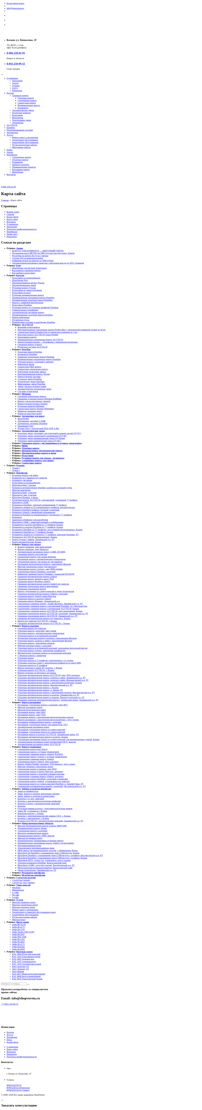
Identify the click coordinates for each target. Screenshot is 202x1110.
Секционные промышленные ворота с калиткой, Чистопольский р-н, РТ (52, 786)
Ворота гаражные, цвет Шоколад (33, 549)
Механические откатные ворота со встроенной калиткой (44, 653)
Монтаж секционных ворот (25, 905)
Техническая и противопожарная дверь (36, 848)
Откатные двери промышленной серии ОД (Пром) (41, 438)
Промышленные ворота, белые (32, 828)
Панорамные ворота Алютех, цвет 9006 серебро (40, 569)
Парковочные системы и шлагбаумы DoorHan (33, 322)
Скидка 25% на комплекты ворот (27, 258)
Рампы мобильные (21, 317)
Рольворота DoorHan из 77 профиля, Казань (32, 532)
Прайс (10, 150)
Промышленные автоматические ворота (42, 450)
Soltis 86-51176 (19, 924)
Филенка (16, 887)
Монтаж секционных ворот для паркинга (37, 566)
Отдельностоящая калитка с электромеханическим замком (45, 808)
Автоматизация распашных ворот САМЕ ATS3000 (41, 552)
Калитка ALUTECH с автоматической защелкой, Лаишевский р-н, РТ (50, 821)
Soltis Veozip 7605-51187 (23, 932)
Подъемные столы (20, 320)
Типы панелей (23, 885)
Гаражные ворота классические (32, 554)
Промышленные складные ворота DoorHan (32, 315)
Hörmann (26, 394)
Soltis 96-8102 (18, 947)
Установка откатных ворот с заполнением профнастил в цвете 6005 (49, 663)
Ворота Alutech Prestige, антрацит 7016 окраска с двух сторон (46, 764)
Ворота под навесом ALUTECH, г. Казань (37, 621)
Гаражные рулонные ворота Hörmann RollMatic (40, 399)
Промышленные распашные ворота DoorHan (33, 297)
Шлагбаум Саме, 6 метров (24, 495)
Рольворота (23, 108)
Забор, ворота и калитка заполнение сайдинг (39, 794)
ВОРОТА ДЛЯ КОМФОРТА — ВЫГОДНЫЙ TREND (38, 251)
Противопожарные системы (20, 130)
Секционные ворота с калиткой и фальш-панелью (41, 774)
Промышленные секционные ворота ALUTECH (40, 339)
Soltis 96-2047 (18, 942)
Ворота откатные (30, 626)
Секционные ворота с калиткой (32, 831)
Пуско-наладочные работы (24, 145)
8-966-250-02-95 (16, 53)
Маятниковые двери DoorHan (31, 384)
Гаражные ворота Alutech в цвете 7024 (36, 579)
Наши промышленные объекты (37, 823)
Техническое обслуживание (25, 140)
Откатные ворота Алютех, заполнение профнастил (42, 650)
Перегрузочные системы (29, 376)
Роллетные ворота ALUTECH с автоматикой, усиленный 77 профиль (44, 500)
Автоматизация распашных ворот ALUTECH (39, 744)
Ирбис (25, 446)
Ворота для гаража (31, 544)
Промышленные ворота (29, 105)
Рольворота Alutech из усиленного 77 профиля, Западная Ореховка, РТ (45, 534)
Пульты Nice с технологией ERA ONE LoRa (38, 428)
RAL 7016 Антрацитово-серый (26, 964)
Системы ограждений (28, 391)
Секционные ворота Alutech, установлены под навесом (44, 781)
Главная (5, 200)
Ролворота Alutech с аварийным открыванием (33, 512)
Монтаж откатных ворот (23, 907)
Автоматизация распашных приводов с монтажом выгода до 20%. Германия (48, 263)
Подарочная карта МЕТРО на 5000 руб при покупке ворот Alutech (43, 253)
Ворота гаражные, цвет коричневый (35, 547)
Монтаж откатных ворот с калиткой (34, 645)
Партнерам (17, 81)
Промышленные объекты (24, 167)
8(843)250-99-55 (14, 1085)
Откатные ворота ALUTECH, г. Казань (36, 670)
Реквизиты (17, 90)
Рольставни (17, 115)
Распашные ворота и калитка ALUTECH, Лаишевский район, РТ (48, 734)
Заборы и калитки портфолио (36, 789)
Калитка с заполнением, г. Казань (33, 818)
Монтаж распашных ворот (30, 707)
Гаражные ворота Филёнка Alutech (34, 581)
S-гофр (15, 897)
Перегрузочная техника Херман (33, 404)
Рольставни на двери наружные (27, 290)
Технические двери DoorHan (31, 381)
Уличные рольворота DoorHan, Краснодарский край (42, 863)
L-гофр (15, 892)
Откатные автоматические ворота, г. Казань (38, 687)
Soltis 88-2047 (18, 934)
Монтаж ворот (19, 919)
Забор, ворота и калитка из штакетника (36, 796)
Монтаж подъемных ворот (30, 838)
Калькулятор (12, 217)
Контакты (11, 174)
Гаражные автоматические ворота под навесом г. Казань (44, 618)
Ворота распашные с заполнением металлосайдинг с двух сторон (48, 720)
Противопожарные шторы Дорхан (28, 283)
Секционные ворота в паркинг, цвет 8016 (37, 769)
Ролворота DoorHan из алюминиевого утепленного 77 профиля (42, 515)
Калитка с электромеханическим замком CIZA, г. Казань (44, 816)
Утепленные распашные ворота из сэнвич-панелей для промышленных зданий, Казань (58, 739)
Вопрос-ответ (13, 212)
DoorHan (11, 127)
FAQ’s (15, 88)
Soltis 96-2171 (18, 944)
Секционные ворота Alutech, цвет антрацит (38, 761)
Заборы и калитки (20, 164)
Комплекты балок (26, 364)
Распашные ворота (21, 169)
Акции (15, 83)
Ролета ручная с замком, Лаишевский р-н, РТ (33, 539)
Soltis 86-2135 (18, 929)
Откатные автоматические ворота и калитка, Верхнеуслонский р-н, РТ (51, 697)
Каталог (10, 93)
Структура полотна (26, 877)
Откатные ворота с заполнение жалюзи (36, 643)
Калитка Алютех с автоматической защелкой (39, 803)
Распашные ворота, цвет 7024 (31, 715)
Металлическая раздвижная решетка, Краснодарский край (45, 868)
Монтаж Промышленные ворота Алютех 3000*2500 (42, 826)
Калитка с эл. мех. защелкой (31, 798)
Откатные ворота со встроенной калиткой (37, 636)
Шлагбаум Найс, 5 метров (24, 492)
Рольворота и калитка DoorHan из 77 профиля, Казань (37, 525)
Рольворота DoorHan (27, 354)
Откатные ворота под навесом (32, 628)
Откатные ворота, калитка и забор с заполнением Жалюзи (45, 641)
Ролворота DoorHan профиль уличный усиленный (35, 510)
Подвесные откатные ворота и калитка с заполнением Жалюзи (47, 638)
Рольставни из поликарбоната (26, 278)
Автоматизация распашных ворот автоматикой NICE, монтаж (47, 742)
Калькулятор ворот (15, 3)
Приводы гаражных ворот (30, 411)
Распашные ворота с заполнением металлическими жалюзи (46, 717)
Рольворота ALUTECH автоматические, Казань (34, 537)
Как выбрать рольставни (23, 273)
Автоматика (17, 122)
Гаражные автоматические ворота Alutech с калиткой (43, 594)
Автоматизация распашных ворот (33, 727)
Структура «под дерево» (23, 882)
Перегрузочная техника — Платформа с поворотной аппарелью (48, 342)
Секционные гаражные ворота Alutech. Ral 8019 (40, 754)
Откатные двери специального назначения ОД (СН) (42, 436)
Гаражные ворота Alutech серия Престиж (37, 596)
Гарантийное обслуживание (25, 142)
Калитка (21, 806)
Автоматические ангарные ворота (28, 312)
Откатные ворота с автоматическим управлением (41, 633)
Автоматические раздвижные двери (34, 389)
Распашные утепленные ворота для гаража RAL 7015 (43, 724)
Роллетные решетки (21, 113)
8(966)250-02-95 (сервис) (18, 1090)
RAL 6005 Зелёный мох (23, 959)
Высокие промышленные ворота (33, 833)
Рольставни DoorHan (22, 305)
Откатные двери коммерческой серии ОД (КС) (39, 441)
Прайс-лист (12, 234)
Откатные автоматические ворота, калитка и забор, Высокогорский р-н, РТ (53, 680)
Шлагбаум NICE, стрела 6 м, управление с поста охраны (44, 860)
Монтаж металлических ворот (32, 710)
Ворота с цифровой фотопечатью (27, 302)
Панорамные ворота (27, 337)
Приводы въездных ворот (30, 413)
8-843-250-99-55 (16, 63)
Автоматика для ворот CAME (32, 421)
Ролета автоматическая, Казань (26, 542)
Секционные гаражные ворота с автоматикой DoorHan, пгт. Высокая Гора (52, 606)
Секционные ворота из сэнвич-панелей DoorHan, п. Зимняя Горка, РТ (50, 784)
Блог (18, 265)
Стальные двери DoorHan (30, 379)
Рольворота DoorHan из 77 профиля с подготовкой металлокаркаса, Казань (47, 529)
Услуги (10, 135)
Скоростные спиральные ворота (33, 369)
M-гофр (15, 895)
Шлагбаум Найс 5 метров (24, 485)
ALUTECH (12, 125)
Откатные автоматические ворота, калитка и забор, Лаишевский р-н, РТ (52, 678)
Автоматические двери (23, 110)
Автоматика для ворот (33, 416)
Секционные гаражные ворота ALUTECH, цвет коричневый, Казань (50, 611)
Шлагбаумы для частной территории (29, 268)
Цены (9, 1040)
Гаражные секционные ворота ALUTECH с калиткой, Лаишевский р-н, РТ (53, 613)
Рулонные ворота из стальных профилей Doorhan (35, 307)
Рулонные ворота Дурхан (24, 288)
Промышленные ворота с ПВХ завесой (36, 836)
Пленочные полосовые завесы (32, 372)
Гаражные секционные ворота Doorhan (36, 357)
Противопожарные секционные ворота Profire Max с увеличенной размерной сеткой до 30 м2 (62, 330)
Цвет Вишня (18, 971)
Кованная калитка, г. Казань (31, 813)
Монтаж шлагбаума (21, 490)
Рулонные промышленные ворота (28, 295)
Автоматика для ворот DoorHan (32, 423)
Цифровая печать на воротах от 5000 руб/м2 (32, 260)
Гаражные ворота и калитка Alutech (34, 599)
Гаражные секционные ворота (32, 396)
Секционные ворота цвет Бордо (33, 749)
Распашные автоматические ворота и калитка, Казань (43, 737)
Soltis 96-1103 (18, 939)
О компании (12, 78)
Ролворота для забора (22, 480)
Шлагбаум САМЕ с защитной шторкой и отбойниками (37, 522)
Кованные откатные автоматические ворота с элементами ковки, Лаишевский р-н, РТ (58, 700)
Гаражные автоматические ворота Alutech (37, 576)
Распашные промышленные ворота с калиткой (39, 722)
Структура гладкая (21, 880)
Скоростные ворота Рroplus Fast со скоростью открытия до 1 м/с (47, 332)
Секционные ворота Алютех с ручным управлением (42, 757)
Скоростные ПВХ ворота (29, 367)
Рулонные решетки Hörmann (31, 406)
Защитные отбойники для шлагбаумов (30, 520)
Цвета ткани (22, 922)
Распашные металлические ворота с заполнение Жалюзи (44, 564)
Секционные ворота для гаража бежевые (37, 557)
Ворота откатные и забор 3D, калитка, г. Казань (40, 668)
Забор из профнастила (28, 791)
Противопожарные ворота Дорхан (34, 374)
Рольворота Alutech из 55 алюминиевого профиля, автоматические (43, 507)
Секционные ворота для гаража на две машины (40, 562)
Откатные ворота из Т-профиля (32, 665)
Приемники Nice (25, 426)
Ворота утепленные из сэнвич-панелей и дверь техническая (46, 591)
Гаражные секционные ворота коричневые (38, 586)
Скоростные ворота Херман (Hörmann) (36, 409)
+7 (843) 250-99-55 (9, 1004)
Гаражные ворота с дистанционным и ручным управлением (52, 443)
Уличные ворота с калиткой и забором (35, 362)
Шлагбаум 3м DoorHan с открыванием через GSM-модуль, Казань (48, 853)
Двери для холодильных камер (32, 386)
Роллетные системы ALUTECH (32, 347)
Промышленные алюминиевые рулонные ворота (40, 840)
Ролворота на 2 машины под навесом (29, 478)
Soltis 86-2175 (18, 927)
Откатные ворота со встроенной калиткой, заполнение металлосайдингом (52, 648)
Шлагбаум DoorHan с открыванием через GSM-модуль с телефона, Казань (52, 858)
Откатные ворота (26, 98)
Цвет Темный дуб (20, 969)
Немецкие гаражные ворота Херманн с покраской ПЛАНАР (46, 574)
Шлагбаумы (17, 118)
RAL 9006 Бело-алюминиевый (26, 976)
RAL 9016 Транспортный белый (27, 979)
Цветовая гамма (24, 952)
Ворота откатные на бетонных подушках (37, 673)
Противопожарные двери (24, 285)
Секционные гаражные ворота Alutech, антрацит (40, 776)
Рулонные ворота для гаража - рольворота (43, 458)
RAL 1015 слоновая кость (24, 961)
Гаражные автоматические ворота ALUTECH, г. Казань (44, 623)
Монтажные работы (21, 147)
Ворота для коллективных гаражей (34, 401)
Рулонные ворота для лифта (25, 475)
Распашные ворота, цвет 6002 (31, 712)
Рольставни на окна (21, 293)
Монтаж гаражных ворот (24, 902)
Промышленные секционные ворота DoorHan (39, 359)
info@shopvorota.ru (15, 8)
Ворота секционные (31, 747)
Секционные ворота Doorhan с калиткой (37, 571)
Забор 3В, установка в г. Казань (32, 811)
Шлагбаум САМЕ (20, 502)
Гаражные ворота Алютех (30, 344)
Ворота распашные (31, 702)
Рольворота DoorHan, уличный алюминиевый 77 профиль (39, 505)
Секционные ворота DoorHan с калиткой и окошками (43, 779)
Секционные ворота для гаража (38, 460)
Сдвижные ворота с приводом (32, 655)
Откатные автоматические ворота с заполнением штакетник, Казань (50, 682)
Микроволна (18, 890)
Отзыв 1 (16, 470)
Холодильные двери (21, 120)
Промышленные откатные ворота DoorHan (32, 300)
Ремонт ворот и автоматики (25, 137)
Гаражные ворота (20, 95)
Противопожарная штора (29, 845)
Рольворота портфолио (33, 873)
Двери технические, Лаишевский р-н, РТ (37, 870)
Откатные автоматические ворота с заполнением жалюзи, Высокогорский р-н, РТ (56, 692)
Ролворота (17, 517)
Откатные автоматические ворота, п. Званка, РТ (40, 690)
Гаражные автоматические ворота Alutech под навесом (43, 584)
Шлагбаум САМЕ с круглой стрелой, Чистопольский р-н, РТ (46, 865)
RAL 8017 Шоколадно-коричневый (28, 974)
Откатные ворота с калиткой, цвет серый (37, 631)
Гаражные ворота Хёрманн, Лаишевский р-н (39, 601)
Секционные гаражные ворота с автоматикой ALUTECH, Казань (48, 608)
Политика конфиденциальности (22, 229)
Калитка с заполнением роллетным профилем (39, 801)
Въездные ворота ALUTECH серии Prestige (38, 334)
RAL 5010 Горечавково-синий (26, 956)
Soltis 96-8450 (18, 949)
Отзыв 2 (16, 468)
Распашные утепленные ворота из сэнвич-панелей (41, 729)
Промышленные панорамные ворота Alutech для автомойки (46, 843)
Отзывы (16, 85)
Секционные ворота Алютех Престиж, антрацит (40, 771)
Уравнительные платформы (25, 310)
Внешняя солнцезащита (29, 327)
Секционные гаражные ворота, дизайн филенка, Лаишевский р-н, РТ (50, 604)
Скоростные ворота (27, 103)
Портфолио (12, 155)
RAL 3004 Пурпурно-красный (26, 954)
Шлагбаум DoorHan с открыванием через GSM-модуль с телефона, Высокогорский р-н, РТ (60, 855)
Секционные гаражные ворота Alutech (36, 759)
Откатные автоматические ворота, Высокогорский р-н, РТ (45, 685)
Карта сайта (12, 219)
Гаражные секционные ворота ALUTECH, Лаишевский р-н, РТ (48, 616)
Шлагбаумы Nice (20, 280)
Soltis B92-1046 (19, 937)
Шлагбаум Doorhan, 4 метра (25, 497)
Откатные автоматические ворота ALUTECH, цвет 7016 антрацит (49, 675)
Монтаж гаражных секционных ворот (35, 766)
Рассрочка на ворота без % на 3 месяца (30, 255)
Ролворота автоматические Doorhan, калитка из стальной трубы (42, 488)
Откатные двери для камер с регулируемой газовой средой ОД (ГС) (49, 433)
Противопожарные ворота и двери (39, 453)
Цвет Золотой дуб (20, 966)
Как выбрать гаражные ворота (26, 270)
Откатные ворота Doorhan (30, 352)
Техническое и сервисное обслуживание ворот (34, 912)
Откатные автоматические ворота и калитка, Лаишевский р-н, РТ (48, 695)
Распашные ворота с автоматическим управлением (42, 559)
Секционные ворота (27, 100)
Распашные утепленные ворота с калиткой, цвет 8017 (43, 705)
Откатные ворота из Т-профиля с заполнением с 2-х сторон (45, 660)
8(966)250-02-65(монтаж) (18, 1088)
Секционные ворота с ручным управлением (38, 752)
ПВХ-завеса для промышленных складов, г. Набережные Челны (48, 850)
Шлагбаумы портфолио (33, 875)
